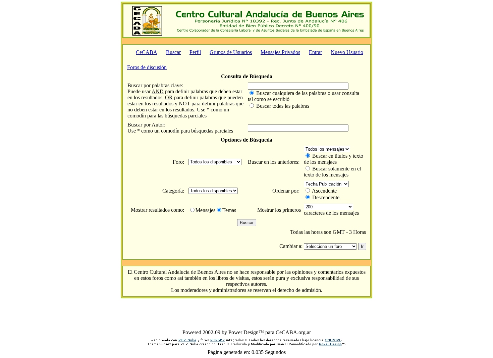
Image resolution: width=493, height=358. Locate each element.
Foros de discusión (147, 67)
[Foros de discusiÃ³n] (147, 34)
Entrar (315, 52)
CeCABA (146, 52)
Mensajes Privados (280, 52)
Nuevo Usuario (347, 52)
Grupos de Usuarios (231, 52)
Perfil (195, 52)
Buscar (173, 52)
